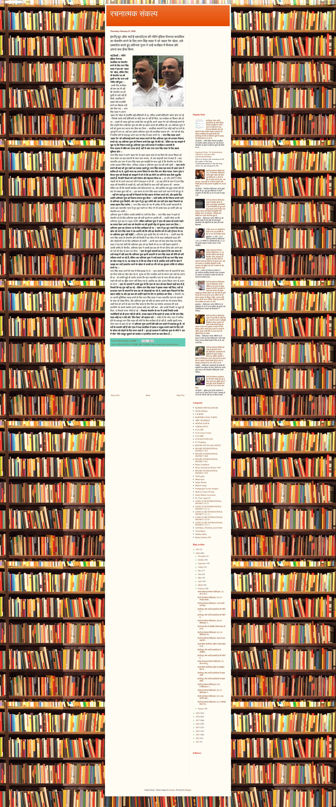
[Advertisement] (147, 371)
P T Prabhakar (200, 442)
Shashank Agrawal (172, 344)
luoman (172, 790)
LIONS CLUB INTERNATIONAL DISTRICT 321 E (208, 502)
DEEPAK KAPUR (202, 423)
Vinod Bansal (200, 531)
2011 (198, 741)
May (200, 577)
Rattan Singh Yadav (158, 344)
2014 (198, 731)
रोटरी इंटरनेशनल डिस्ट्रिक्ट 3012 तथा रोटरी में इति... (210, 697)
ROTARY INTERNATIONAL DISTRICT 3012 (206, 449)
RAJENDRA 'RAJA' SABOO (206, 417)
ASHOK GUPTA (201, 426)
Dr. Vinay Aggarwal (202, 498)
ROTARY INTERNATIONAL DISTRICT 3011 (206, 460)
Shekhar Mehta (200, 534)
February (201, 588)
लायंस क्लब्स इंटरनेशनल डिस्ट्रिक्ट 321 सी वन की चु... (211, 662)
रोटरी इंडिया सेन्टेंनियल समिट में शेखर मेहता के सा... (212, 645)
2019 (198, 713)
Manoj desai (199, 479)
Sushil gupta (199, 476)
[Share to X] (147, 341)
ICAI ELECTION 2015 (204, 439)
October (201, 560)
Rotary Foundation (202, 464)
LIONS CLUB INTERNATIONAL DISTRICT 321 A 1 (208, 507)
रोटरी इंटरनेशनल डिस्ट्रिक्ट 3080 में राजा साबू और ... (211, 639)
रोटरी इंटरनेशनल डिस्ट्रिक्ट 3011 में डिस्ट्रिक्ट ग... (210, 691)
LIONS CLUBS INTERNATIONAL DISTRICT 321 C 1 (209, 523)
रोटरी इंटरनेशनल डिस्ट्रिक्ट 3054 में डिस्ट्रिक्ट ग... (210, 621)
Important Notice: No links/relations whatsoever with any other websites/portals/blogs (208, 154)
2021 (198, 549)
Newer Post (115, 395)
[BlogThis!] (145, 341)
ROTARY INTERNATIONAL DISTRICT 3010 (206, 471)
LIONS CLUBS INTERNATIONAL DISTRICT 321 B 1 (209, 518)
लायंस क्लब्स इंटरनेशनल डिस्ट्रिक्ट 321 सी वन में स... (211, 592)
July (200, 570)
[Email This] (142, 341)
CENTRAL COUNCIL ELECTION (208, 528)
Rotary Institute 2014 (203, 537)
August (201, 567)
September (202, 563)
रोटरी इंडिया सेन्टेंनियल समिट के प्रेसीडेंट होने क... (211, 668)
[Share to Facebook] (150, 341)
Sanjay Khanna (200, 482)
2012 (198, 738)
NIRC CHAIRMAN (145, 344)
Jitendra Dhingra (201, 411)
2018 (198, 716)
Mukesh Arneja (201, 485)
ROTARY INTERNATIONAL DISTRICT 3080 (206, 454)
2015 (198, 727)
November (202, 556)
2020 (198, 553)
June (200, 574)
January (201, 708)
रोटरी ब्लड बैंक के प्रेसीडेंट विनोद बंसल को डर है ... (211, 627)
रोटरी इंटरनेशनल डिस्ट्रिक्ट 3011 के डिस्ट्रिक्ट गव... (210, 633)
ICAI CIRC (199, 429)
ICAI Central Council (203, 433)
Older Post (180, 395)
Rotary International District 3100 (207, 467)
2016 (198, 724)
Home (148, 395)
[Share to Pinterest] (152, 341)
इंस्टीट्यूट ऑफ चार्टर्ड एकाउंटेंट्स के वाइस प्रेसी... (211, 674)
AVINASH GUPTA (123, 344)
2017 (198, 720)
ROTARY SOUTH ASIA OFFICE (208, 445)
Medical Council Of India (204, 492)
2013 (198, 734)
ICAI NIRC (134, 344)
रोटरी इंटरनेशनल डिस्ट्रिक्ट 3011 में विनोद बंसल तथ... (212, 703)
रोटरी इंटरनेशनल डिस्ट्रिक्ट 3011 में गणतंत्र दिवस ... (210, 598)
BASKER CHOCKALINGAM (206, 407)
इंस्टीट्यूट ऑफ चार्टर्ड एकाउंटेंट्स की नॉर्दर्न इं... (211, 610)
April (200, 581)
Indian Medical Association (205, 495)
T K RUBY (199, 414)
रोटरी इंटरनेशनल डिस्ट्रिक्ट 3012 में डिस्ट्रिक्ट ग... (209, 685)
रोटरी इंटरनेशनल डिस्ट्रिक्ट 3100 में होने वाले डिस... (211, 604)
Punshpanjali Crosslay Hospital (206, 488)
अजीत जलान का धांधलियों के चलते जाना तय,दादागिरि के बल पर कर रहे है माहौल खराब (215, 231)
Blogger (188, 790)
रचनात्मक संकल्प (134, 13)
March (200, 585)
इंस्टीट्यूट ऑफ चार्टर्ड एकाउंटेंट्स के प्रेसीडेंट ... (209, 650)
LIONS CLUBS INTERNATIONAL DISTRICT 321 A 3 (209, 513)
